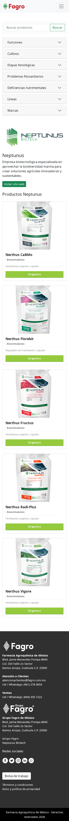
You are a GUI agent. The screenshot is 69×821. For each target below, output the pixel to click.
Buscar (57, 27)
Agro (21, 812)
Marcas (12, 110)
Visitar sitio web (14, 184)
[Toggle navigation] (61, 6)
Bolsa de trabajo (16, 776)
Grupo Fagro (10, 738)
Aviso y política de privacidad (21, 789)
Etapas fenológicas (21, 65)
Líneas (12, 99)
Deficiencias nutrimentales (26, 88)
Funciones (14, 42)
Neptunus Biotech (14, 743)
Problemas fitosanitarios (25, 76)
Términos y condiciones (17, 785)
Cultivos (13, 54)
